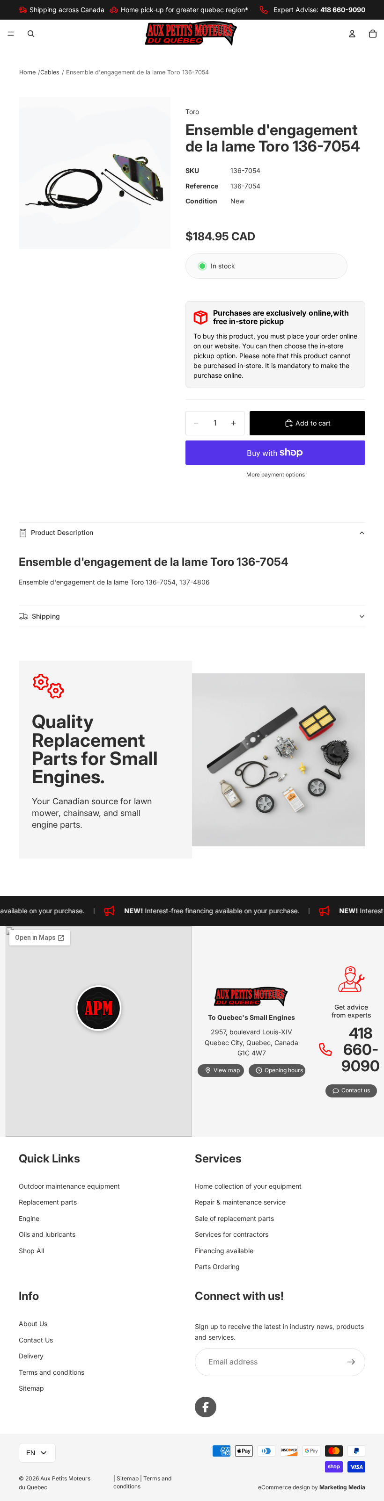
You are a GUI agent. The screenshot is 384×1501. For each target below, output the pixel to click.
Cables (49, 72)
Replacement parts (48, 1202)
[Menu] (11, 34)
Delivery (31, 1356)
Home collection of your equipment (248, 1186)
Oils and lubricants (47, 1234)
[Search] (31, 33)
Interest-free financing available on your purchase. (205, 911)
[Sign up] (351, 1362)
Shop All (31, 1250)
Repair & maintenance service (240, 1202)
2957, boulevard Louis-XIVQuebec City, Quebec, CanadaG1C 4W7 (251, 1042)
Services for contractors (231, 1234)
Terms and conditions (51, 1372)
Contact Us (36, 1339)
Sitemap (31, 1388)
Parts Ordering (217, 1266)
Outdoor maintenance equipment (69, 1186)
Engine (29, 1218)
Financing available (224, 1250)
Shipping (46, 616)
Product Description (62, 532)
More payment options (275, 474)
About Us (33, 1324)
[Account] (352, 33)
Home (27, 72)
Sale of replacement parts (234, 1218)
